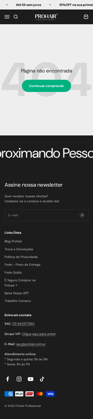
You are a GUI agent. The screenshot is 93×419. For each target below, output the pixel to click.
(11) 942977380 (23, 324)
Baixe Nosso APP (17, 293)
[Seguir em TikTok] (42, 379)
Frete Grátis (13, 272)
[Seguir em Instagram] (19, 379)
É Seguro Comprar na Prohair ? (20, 282)
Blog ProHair (13, 241)
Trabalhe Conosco (18, 301)
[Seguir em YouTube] (31, 379)
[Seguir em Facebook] (8, 379)
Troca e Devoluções (19, 249)
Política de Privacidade (21, 257)
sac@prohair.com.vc (31, 344)
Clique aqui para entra (38, 334)
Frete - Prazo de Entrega (22, 264)
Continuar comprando (46, 86)
